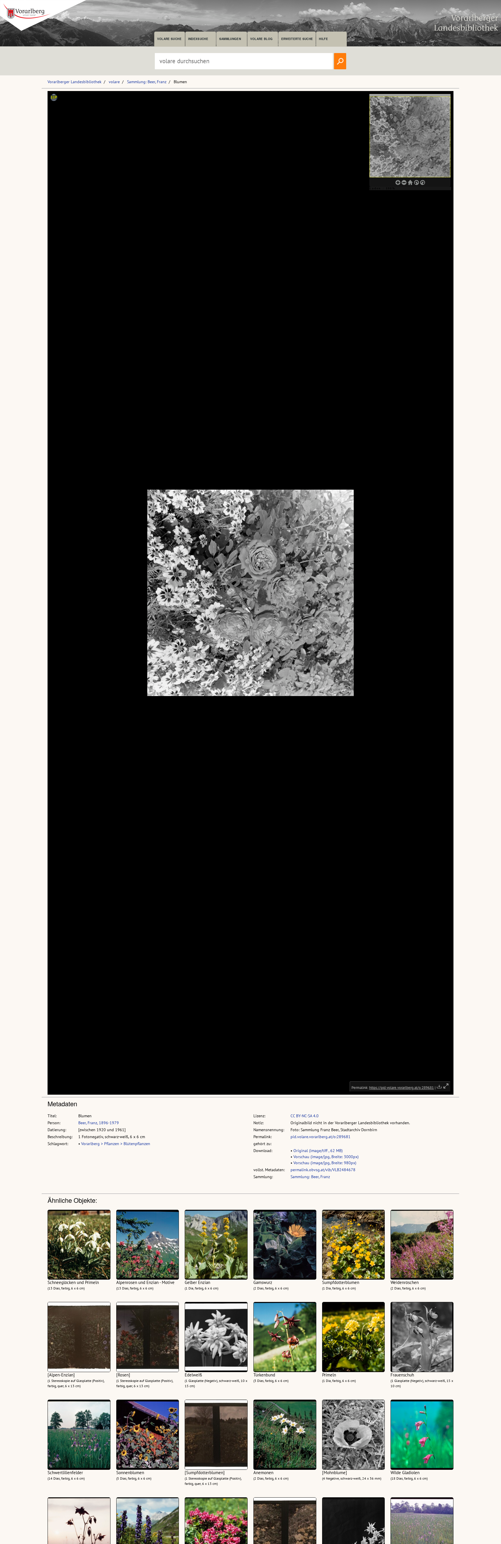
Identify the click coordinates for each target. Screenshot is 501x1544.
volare (114, 81)
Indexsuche (198, 39)
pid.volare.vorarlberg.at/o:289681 (321, 1136)
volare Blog (261, 39)
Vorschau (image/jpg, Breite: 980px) (324, 1162)
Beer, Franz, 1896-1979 (98, 1122)
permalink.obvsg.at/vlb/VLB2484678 (323, 1169)
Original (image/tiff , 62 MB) (318, 1150)
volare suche (169, 39)
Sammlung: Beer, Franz (146, 81)
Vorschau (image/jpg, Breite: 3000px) (326, 1156)
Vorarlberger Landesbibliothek (74, 81)
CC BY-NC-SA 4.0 (305, 1115)
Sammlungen (230, 39)
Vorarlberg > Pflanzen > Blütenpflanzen (115, 1143)
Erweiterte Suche (297, 39)
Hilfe (323, 39)
